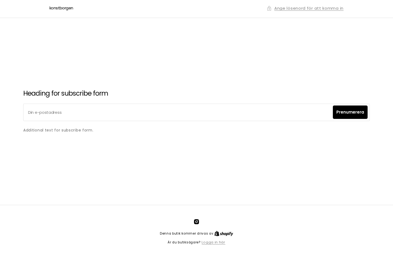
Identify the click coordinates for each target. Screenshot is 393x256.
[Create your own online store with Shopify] (223, 233)
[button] (305, 8)
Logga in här (213, 242)
